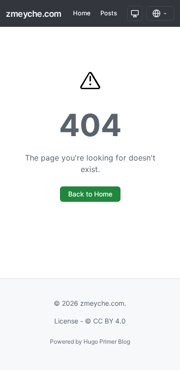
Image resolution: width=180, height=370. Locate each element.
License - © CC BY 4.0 (90, 321)
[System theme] (135, 13)
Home (82, 13)
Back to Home (90, 194)
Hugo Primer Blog (107, 341)
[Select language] (160, 13)
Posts (108, 13)
